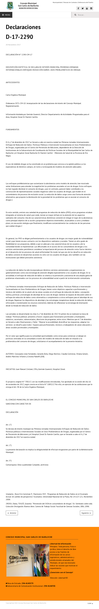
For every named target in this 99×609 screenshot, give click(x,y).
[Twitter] (83, 8)
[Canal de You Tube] (87, 8)
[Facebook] (78, 8)
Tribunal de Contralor (70, 2)
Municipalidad (57, 2)
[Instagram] (91, 8)
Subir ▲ (90, 603)
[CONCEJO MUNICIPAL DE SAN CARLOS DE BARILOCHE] (23, 5)
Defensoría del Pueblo (85, 2)
